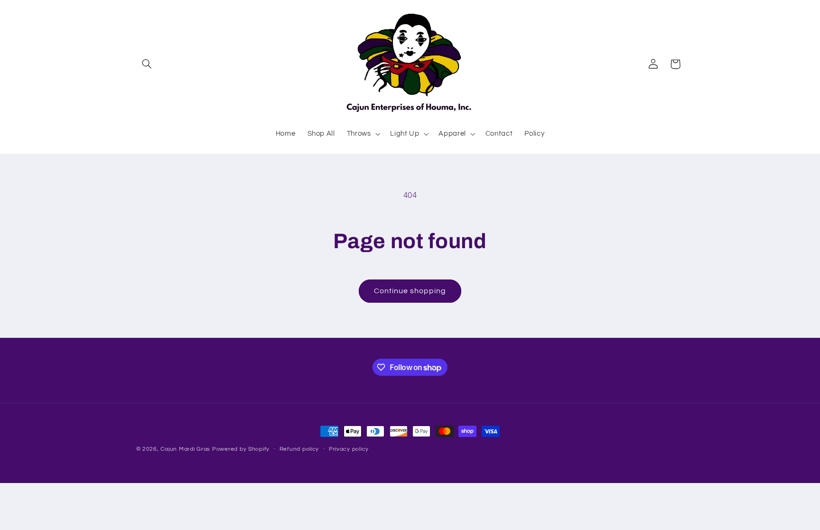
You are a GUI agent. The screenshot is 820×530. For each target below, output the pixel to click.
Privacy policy (349, 449)
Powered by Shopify (241, 449)
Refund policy (299, 449)
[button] (147, 64)
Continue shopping (410, 291)
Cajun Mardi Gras (185, 449)
